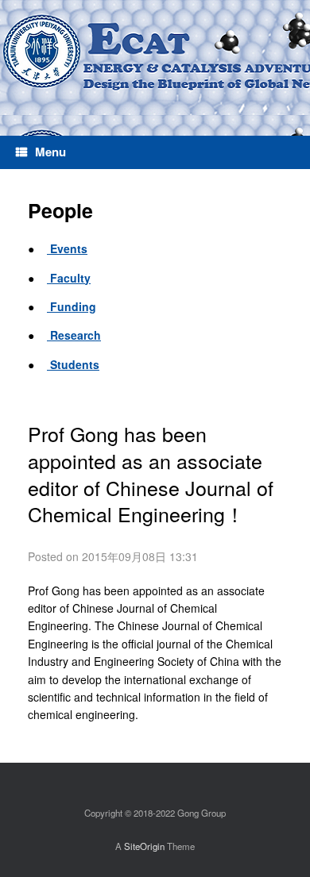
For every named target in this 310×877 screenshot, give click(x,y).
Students (73, 364)
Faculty (69, 278)
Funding (71, 306)
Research (74, 335)
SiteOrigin (144, 846)
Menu (50, 151)
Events (67, 248)
